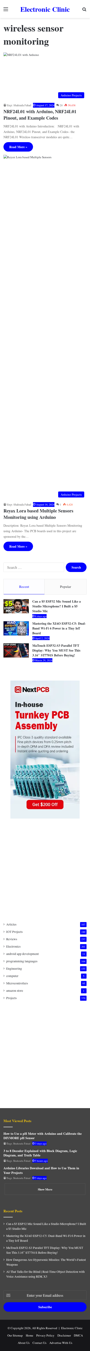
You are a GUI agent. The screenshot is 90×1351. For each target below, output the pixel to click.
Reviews (11, 939)
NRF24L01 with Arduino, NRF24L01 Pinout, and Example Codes (39, 114)
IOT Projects (14, 932)
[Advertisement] (45, 870)
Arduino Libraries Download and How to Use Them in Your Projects (41, 1170)
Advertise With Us (60, 1343)
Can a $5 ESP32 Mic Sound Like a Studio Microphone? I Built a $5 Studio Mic (56, 606)
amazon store (14, 991)
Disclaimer (64, 1335)
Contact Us (39, 1343)
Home (29, 1335)
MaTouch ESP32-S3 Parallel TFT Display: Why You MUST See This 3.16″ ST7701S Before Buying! (56, 650)
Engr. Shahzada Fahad (19, 105)
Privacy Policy (45, 1335)
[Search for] (84, 11)
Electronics (13, 946)
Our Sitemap (15, 1335)
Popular (65, 586)
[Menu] (5, 11)
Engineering (14, 968)
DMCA (78, 1335)
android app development (22, 954)
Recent (24, 586)
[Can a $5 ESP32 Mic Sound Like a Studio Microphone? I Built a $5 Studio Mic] (16, 606)
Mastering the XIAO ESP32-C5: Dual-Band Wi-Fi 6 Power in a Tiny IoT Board (59, 628)
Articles (11, 924)
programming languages (21, 961)
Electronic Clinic (72, 1328)
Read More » (18, 146)
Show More (45, 1189)
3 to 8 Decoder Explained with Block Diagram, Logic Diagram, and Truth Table (40, 1153)
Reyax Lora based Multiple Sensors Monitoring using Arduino (38, 513)
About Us (24, 1343)
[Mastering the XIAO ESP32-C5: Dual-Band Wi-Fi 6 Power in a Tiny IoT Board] (16, 628)
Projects (11, 998)
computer (12, 976)
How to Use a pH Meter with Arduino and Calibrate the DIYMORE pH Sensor (42, 1136)
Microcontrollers (17, 983)
